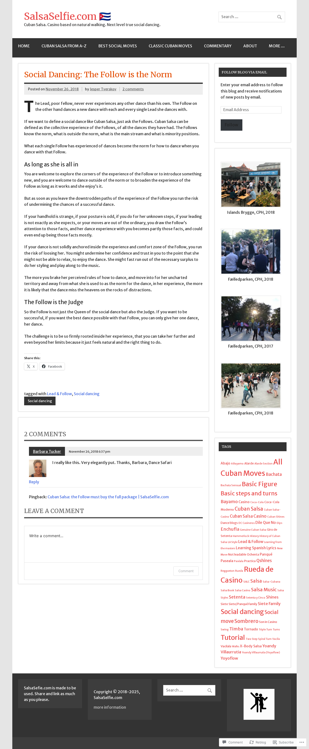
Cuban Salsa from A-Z (64, 45)
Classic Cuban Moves (170, 45)
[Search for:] (251, 16)
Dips (279, 523)
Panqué (266, 554)
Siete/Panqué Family (243, 604)
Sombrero (246, 621)
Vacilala (226, 646)
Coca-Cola (257, 502)
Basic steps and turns (249, 493)
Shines (272, 597)
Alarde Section (263, 463)
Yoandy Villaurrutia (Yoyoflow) (261, 652)
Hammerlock (241, 536)
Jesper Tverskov (103, 89)
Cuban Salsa (249, 509)
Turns (276, 629)
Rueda (239, 570)
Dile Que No (265, 522)
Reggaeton (227, 570)
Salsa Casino (242, 590)
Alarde (249, 463)
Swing (225, 629)
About (250, 45)
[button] (253, 191)
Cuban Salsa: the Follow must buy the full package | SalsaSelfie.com (108, 496)
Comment (186, 571)
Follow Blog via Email (244, 72)
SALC (246, 581)
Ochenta (253, 554)
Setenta (237, 597)
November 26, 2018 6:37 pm (89, 451)
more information (110, 707)
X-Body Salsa (251, 646)
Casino (244, 502)
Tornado (251, 629)
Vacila (276, 639)
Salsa (256, 581)
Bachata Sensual (231, 485)
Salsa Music (264, 589)
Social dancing (86, 393)
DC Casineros (247, 523)
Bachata (274, 474)
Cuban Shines (275, 516)
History (254, 536)
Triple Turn (265, 629)
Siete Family (269, 603)
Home (24, 45)
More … (277, 45)
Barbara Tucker (47, 451)
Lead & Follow (59, 393)
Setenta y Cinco (255, 597)
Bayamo (229, 501)
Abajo (225, 463)
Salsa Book (227, 590)
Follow (231, 125)
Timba (236, 629)
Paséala (238, 561)
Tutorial (233, 637)
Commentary (218, 45)
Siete (224, 604)
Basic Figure (259, 484)
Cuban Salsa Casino (248, 516)
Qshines (264, 560)
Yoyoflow (229, 658)
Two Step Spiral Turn (259, 639)
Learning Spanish (251, 548)
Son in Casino (268, 622)
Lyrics (271, 548)
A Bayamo (237, 463)
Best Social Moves (117, 45)
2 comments (133, 89)
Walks (235, 646)
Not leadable (237, 554)
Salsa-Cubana (271, 581)
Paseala (227, 561)
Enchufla (230, 529)
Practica (250, 561)
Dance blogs (229, 523)
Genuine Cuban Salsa (253, 529)
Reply (34, 481)
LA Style (233, 542)
